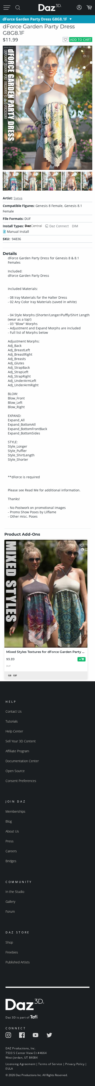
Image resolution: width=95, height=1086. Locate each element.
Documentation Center (22, 761)
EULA (9, 1069)
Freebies (12, 952)
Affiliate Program (17, 751)
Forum (10, 911)
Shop (9, 942)
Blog (9, 821)
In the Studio (15, 891)
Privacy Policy (74, 1064)
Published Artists (18, 962)
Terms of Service (50, 1064)
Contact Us (14, 711)
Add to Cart (80, 39)
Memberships (15, 811)
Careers (11, 851)
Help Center (14, 731)
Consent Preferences (21, 781)
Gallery (10, 901)
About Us (12, 831)
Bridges (11, 861)
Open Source (15, 771)
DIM (75, 226)
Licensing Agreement (20, 1064)
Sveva (18, 198)
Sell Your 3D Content (21, 741)
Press (10, 841)
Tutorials (12, 721)
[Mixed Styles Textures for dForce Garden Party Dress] (45, 594)
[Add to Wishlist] (65, 39)
